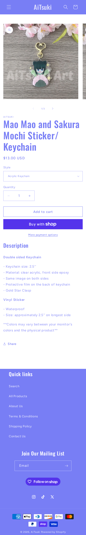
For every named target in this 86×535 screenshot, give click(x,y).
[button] (9, 7)
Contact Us (17, 436)
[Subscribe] (66, 466)
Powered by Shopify (53, 532)
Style (6, 167)
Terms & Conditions (23, 416)
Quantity (9, 187)
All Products (18, 396)
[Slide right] (53, 108)
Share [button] (12, 344)
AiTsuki (36, 532)
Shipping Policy (20, 426)
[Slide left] (33, 108)
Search (14, 386)
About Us (16, 406)
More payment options (43, 234)
